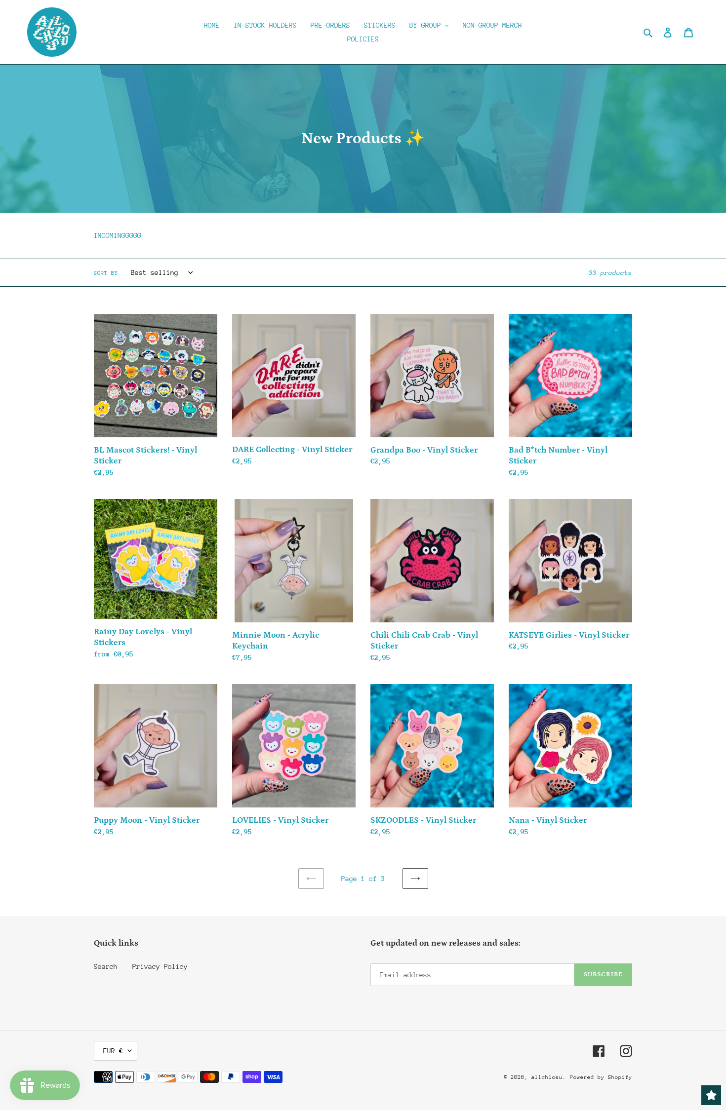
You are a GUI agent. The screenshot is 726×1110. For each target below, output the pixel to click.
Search (106, 966)
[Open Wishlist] (711, 1095)
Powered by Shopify (601, 1077)
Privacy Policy (160, 966)
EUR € (113, 1051)
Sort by (106, 273)
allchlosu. (548, 1077)
